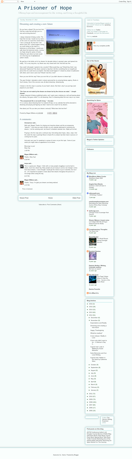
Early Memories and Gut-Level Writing (98, 354)
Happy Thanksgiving (97, 330)
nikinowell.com (94, 193)
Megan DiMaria (29, 154)
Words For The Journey (98, 442)
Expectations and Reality (98, 323)
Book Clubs (97, 435)
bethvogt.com (94, 211)
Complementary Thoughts (98, 229)
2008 (91, 402)
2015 (91, 306)
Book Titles (103, 437)
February (94, 387)
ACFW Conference (93, 432)
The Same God (93, 231)
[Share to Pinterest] (56, 113)
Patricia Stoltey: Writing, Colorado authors (97, 266)
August (93, 370)
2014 (91, 309)
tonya (26, 163)
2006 (91, 408)
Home (50, 198)
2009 (91, 399)
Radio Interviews (96, 440)
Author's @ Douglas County (97, 433)
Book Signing (94, 437)
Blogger (76, 455)
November (94, 320)
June (92, 376)
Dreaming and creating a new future (98, 326)
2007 (91, 405)
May (92, 379)
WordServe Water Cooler (97, 176)
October (94, 364)
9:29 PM (26, 159)
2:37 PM (26, 185)
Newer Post (24, 198)
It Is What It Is (94, 293)
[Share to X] (52, 113)
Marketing (100, 439)
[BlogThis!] (50, 113)
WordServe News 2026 (96, 178)
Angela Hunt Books (96, 184)
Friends (93, 439)
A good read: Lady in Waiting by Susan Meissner (97, 348)
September (94, 367)
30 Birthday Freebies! (96, 195)
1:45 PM (26, 150)
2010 (91, 396)
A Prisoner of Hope (45, 8)
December (94, 317)
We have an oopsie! (95, 269)
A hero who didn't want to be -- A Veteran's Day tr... (98, 342)
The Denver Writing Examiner (107, 419)
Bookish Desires (95, 251)
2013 (91, 312)
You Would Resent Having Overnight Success (102, 240)
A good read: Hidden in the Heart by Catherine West (98, 359)
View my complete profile (101, 46)
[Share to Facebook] (54, 113)
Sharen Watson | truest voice (99, 220)
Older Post (76, 198)
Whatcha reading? (96, 333)
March (93, 384)
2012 (91, 315)
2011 (91, 393)
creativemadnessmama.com (98, 201)
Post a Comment (27, 189)
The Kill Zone (93, 275)
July (92, 373)
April (92, 381)
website (94, 36)
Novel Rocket (93, 237)
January (94, 390)
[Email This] (48, 113)
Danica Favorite (94, 289)
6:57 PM (26, 176)
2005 (91, 410)
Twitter (98, 30)
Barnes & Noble (103, 434)
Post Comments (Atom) (54, 204)
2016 (91, 304)
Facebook (90, 33)
